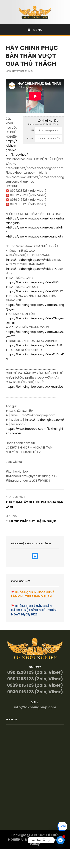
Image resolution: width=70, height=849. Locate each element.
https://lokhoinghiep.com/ (44, 420)
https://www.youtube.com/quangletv (35, 236)
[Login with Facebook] (35, 556)
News (9, 70)
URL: (32, 130)
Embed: (31, 138)
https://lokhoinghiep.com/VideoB (30, 282)
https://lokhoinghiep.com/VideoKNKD (33, 260)
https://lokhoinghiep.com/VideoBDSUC (34, 291)
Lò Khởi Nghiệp (48, 120)
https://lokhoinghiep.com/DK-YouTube (34, 387)
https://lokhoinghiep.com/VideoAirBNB (34, 345)
